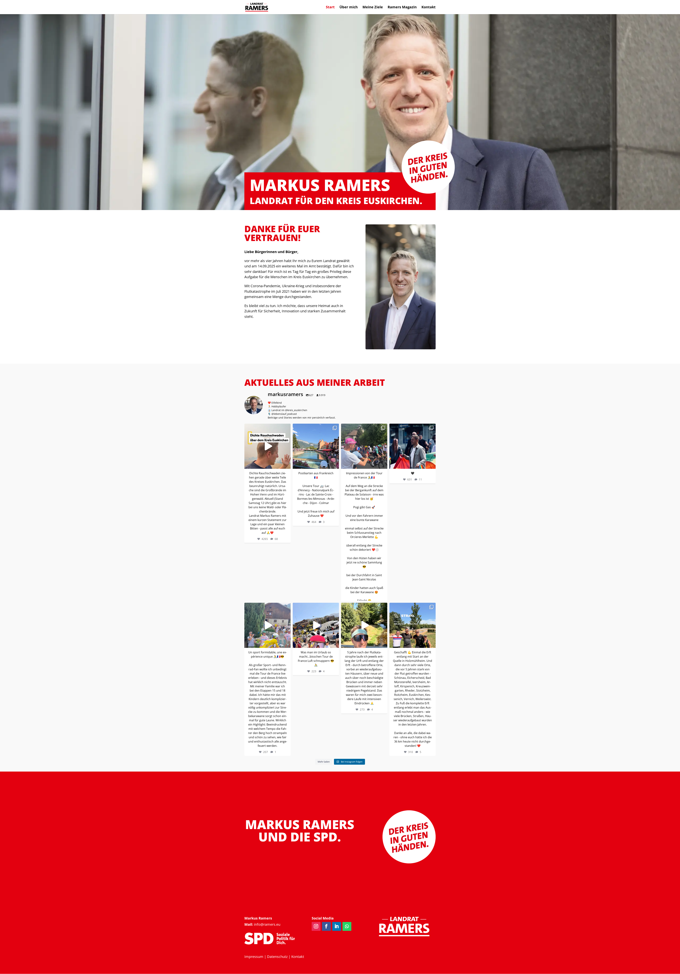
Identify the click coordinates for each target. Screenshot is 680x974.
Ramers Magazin (402, 7)
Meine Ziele (372, 7)
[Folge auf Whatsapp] (346, 926)
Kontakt (428, 7)
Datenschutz (277, 956)
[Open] (267, 446)
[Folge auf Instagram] (316, 926)
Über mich (348, 7)
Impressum (253, 956)
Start (330, 7)
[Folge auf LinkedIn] (336, 926)
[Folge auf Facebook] (326, 926)
